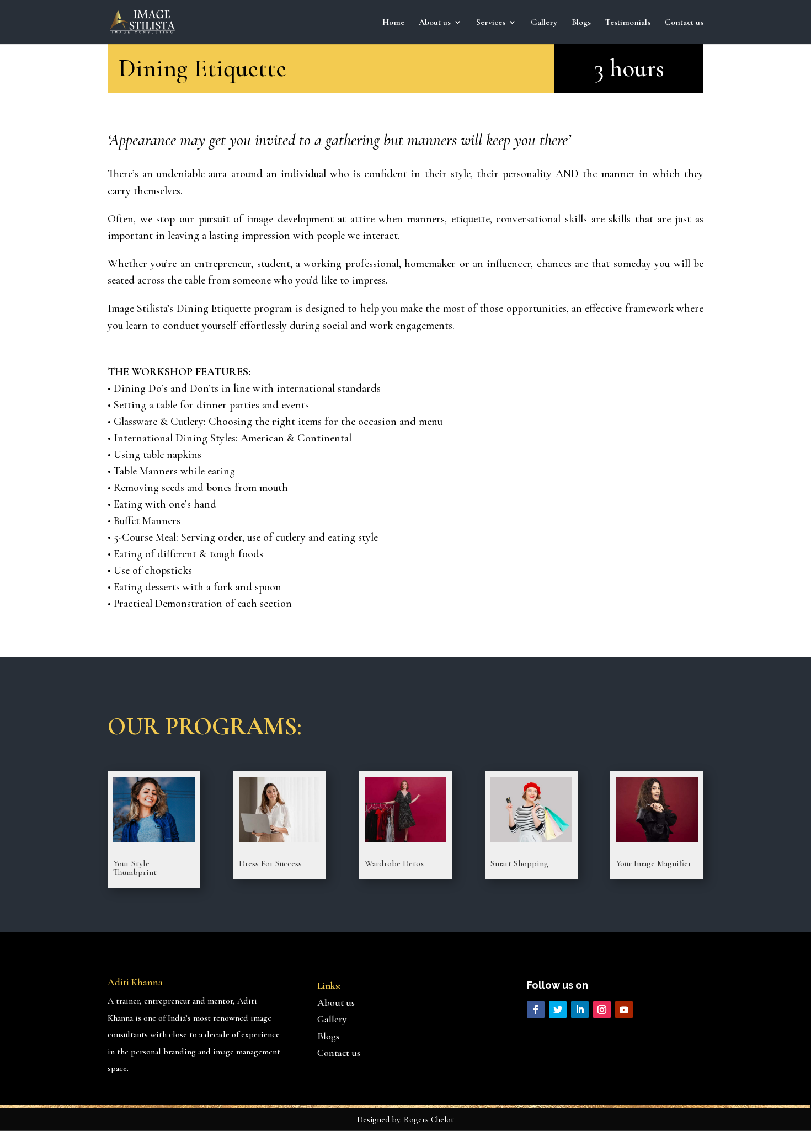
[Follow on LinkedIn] (580, 1009)
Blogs (581, 23)
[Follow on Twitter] (558, 1009)
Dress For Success (270, 863)
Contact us (684, 23)
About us (336, 1002)
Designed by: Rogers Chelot (405, 1119)
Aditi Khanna (135, 982)
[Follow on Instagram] (602, 1009)
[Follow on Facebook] (536, 1009)
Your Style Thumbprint (135, 868)
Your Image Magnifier (653, 863)
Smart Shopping (519, 863)
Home (393, 23)
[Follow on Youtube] (624, 1009)
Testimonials (627, 23)
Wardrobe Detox (394, 863)
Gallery (544, 23)
